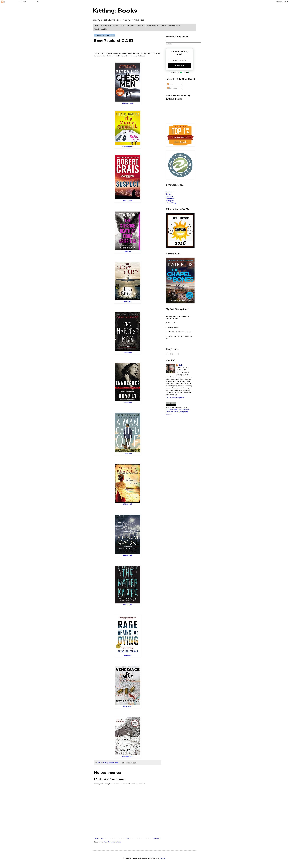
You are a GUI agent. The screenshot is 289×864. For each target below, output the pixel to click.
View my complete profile (175, 397)
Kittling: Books (115, 10)
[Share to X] (131, 763)
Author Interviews (152, 26)
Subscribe (179, 65)
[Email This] (127, 763)
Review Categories (127, 26)
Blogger (162, 858)
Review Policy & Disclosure (110, 26)
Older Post (156, 838)
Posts (171, 84)
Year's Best (140, 26)
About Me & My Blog (100, 29)
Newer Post (99, 838)
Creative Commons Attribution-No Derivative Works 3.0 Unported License (178, 412)
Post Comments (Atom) (112, 842)
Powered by (174, 72)
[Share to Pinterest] (135, 763)
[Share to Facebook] (133, 763)
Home (96, 26)
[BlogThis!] (129, 763)
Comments (173, 88)
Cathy (181, 365)
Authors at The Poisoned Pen (170, 26)
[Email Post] (123, 762)
